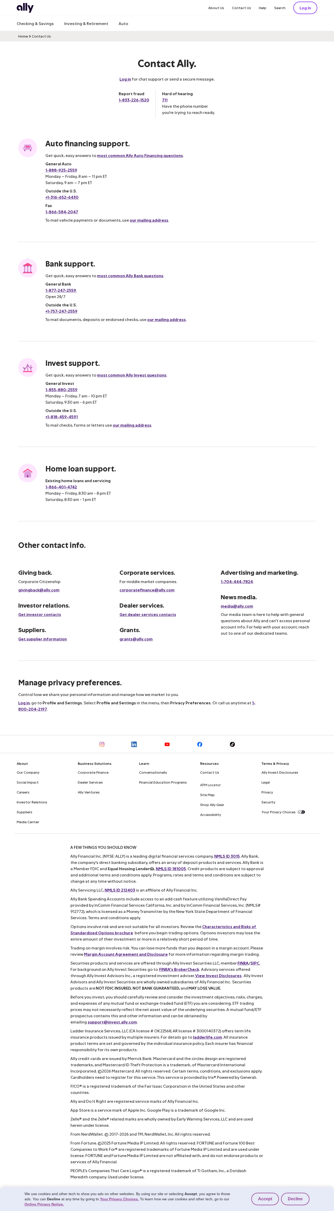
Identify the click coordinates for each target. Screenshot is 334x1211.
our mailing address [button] (149, 219)
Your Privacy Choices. (119, 1199)
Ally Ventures (89, 792)
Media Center (28, 822)
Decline (295, 1199)
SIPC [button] (254, 962)
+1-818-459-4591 (61, 416)
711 (165, 99)
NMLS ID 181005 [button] (171, 868)
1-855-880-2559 (61, 389)
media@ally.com (237, 605)
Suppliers (24, 812)
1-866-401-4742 (61, 486)
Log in (125, 78)
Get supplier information (42, 638)
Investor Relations (32, 802)
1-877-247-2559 (61, 290)
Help (262, 7)
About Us (216, 7)
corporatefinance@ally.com (147, 589)
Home (23, 36)
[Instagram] (102, 744)
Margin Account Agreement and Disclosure (126, 954)
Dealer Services (90, 782)
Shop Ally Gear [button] (212, 804)
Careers (23, 792)
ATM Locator (210, 785)
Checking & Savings (35, 23)
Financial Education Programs (163, 782)
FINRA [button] (243, 962)
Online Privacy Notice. (44, 1204)
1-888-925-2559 (61, 169)
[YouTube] (167, 744)
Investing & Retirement (86, 23)
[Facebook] (199, 744)
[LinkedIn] (134, 744)
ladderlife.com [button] (207, 1036)
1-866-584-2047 (61, 211)
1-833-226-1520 (134, 99)
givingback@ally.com (38, 589)
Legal (265, 782)
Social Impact (28, 782)
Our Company (28, 772)
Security (268, 802)
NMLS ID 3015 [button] (227, 855)
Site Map (207, 794)
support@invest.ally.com (112, 1021)
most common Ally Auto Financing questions (140, 155)
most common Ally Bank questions (130, 275)
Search (279, 7)
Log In (305, 7)
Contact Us (241, 7)
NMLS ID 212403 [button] (120, 889)
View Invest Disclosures (218, 975)
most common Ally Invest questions (131, 374)
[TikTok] (232, 744)
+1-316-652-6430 (62, 197)
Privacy (267, 792)
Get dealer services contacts (148, 614)
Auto (123, 23)
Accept (265, 1199)
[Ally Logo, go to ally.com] (25, 8)
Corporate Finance (93, 772)
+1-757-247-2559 (61, 310)
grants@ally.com (136, 638)
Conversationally (153, 772)
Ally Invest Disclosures (279, 772)
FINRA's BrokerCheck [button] (179, 969)
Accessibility (210, 814)
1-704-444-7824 (237, 581)
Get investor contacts (39, 614)
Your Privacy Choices (278, 812)
